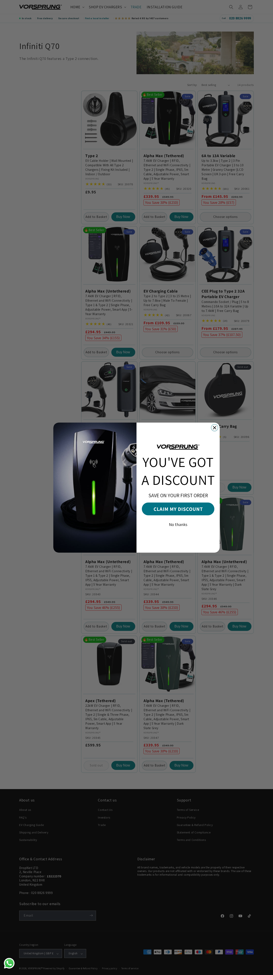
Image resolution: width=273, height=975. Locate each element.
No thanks (178, 524)
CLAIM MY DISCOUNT (178, 509)
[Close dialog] (214, 427)
